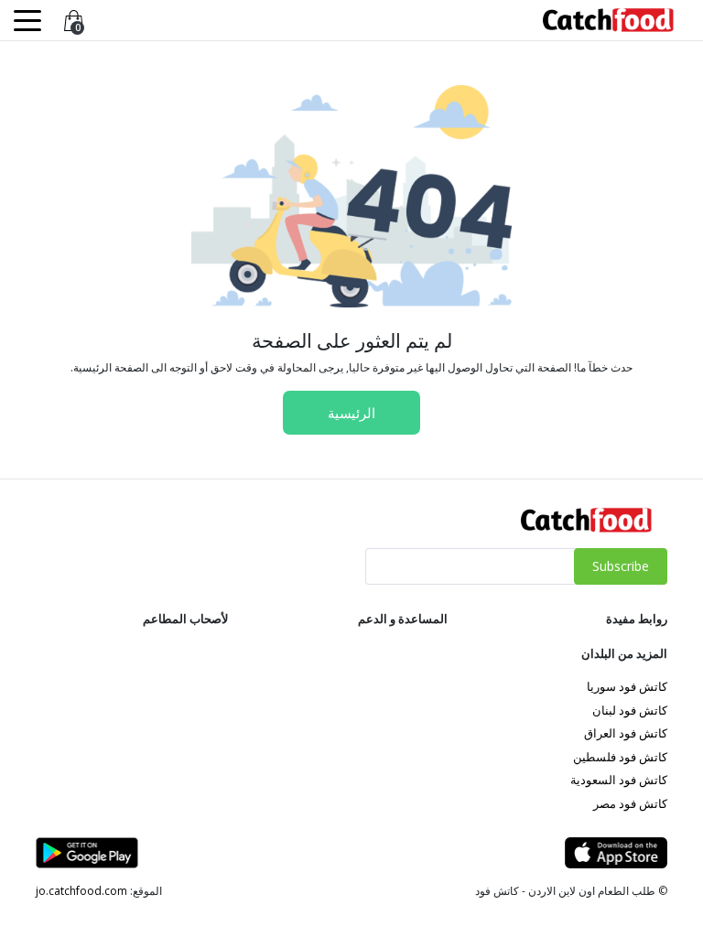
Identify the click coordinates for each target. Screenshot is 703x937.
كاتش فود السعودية (618, 779)
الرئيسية (351, 413)
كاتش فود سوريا (627, 686)
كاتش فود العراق (625, 733)
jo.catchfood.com (81, 891)
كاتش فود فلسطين (620, 757)
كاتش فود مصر (630, 803)
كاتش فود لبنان (629, 710)
